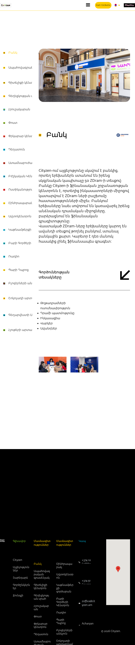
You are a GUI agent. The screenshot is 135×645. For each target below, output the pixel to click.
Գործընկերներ (21, 587)
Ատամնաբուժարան (23, 163)
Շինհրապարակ (20, 203)
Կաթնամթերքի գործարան (28, 229)
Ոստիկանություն (21, 189)
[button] (88, 5)
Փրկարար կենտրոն (23, 136)
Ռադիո (13, 256)
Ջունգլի (18, 595)
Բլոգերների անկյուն (24, 283)
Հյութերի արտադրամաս (26, 330)
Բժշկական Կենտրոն (24, 176)
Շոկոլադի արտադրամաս (28, 298)
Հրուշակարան (19, 109)
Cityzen (17, 560)
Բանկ (12, 52)
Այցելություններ (21, 569)
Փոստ (12, 122)
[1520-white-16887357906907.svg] (2, 540)
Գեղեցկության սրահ (23, 96)
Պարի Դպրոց (18, 270)
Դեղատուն (16, 149)
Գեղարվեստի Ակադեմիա (27, 315)
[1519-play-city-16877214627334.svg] (129, 5)
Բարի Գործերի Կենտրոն (27, 243)
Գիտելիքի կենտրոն (23, 82)
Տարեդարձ (20, 578)
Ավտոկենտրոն (19, 216)
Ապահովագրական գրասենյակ (42, 574)
